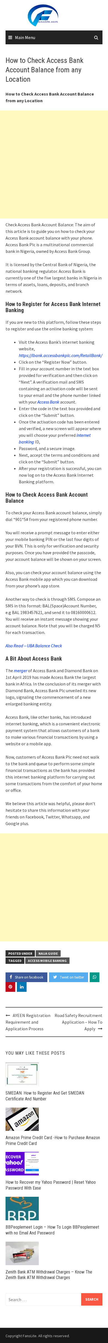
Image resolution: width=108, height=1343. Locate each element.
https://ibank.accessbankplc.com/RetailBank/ (60, 355)
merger (20, 670)
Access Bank (48, 402)
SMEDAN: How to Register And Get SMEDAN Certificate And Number (45, 1095)
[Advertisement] (54, 165)
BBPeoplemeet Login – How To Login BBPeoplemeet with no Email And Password (52, 1230)
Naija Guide (48, 953)
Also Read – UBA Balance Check (34, 645)
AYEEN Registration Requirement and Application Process (28, 1022)
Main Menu (25, 37)
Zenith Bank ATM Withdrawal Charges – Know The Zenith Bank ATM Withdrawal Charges (49, 1274)
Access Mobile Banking (47, 961)
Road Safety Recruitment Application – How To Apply (78, 1022)
